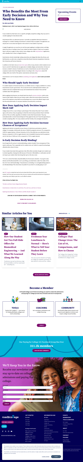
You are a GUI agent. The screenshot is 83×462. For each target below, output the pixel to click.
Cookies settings (45, 456)
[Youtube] (11, 431)
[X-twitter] (5, 431)
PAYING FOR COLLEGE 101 (26, 199)
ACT (6, 234)
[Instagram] (8, 431)
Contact (66, 435)
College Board (38, 71)
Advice (34, 234)
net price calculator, (37, 95)
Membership (67, 417)
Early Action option (23, 65)
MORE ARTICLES (63, 213)
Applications (63, 234)
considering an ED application (30, 76)
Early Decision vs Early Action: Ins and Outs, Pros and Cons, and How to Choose (22, 188)
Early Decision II (39, 51)
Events (65, 415)
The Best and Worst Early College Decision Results (15, 184)
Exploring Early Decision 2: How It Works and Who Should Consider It (19, 191)
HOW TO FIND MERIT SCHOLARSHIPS (26, 203)
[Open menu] (80, 1)
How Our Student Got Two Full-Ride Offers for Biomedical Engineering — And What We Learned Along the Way (14, 247)
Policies (65, 437)
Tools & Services (68, 419)
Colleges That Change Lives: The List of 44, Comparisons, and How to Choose (68, 243)
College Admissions (8, 7)
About (65, 428)
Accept (56, 456)
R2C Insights (7, 172)
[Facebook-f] (2, 431)
